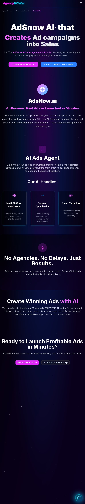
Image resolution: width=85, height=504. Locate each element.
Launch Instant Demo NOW (58, 64)
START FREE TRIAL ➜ (23, 64)
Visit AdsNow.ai (25, 362)
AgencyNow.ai (7, 11)
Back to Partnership (57, 362)
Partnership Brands (23, 11)
